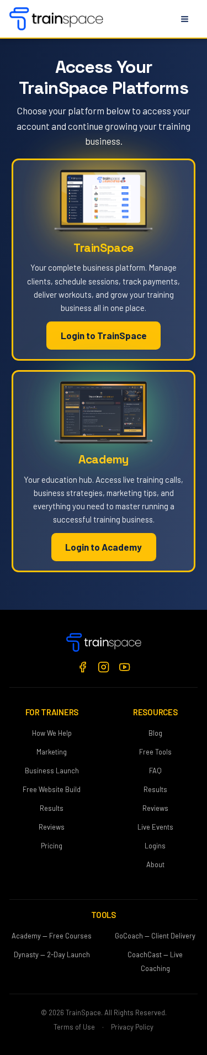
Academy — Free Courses (52, 935)
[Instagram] (103, 667)
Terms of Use (74, 1026)
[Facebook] (82, 667)
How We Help (52, 733)
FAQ (155, 770)
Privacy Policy (132, 1026)
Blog (155, 733)
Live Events (155, 826)
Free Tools (155, 751)
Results (51, 808)
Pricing (51, 845)
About (155, 864)
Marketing (51, 751)
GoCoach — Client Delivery (155, 935)
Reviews (52, 826)
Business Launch (52, 770)
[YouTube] (124, 667)
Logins (155, 845)
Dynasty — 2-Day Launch (52, 954)
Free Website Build (52, 789)
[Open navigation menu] (184, 19)
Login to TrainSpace (104, 335)
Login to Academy (103, 546)
